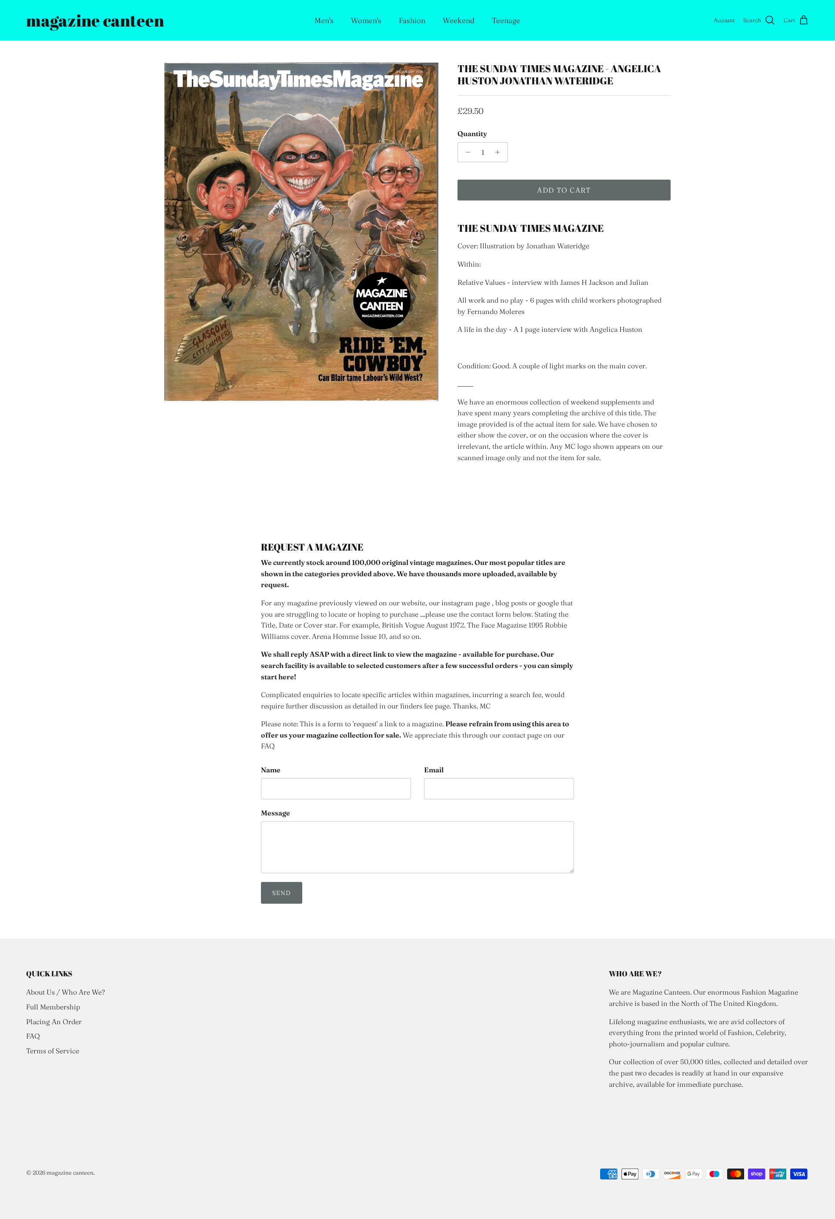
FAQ (33, 1036)
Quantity (472, 133)
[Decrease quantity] (465, 152)
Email (434, 769)
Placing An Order (54, 1021)
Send (281, 893)
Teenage (506, 20)
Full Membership (53, 1006)
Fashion (412, 20)
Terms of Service (52, 1050)
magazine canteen (70, 1172)
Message (275, 812)
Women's (366, 20)
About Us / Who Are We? (65, 992)
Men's (324, 20)
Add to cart (564, 190)
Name (271, 769)
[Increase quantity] (500, 152)
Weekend (458, 20)
